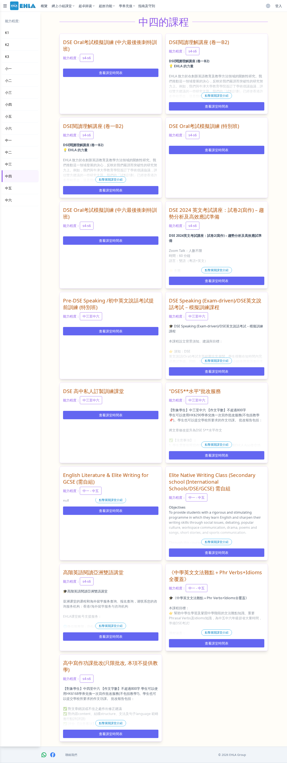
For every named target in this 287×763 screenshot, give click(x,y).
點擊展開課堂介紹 (216, 96)
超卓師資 (85, 6)
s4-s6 (87, 58)
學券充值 (125, 6)
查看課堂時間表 (110, 72)
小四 (8, 104)
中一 (8, 140)
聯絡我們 (71, 755)
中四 (8, 176)
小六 (8, 128)
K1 (7, 32)
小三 (8, 92)
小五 (8, 116)
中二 (8, 152)
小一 (8, 68)
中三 (8, 164)
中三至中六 (91, 316)
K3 (7, 56)
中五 (8, 188)
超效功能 (105, 6)
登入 (278, 6)
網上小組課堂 (62, 6)
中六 (8, 200)
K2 (7, 44)
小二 (8, 80)
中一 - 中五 (91, 490)
